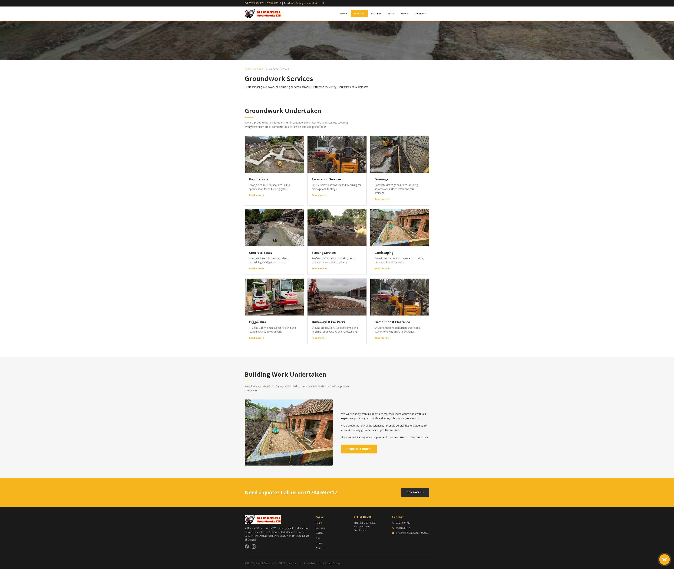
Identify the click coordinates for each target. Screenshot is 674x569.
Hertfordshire (260, 535)
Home (344, 13)
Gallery (376, 13)
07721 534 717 (256, 3)
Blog (391, 13)
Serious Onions (332, 563)
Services (359, 13)
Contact (420, 13)
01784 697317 (274, 3)
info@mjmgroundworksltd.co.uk (308, 3)
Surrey (248, 535)
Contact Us (415, 492)
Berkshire (274, 535)
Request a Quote (359, 449)
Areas (404, 13)
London (284, 535)
